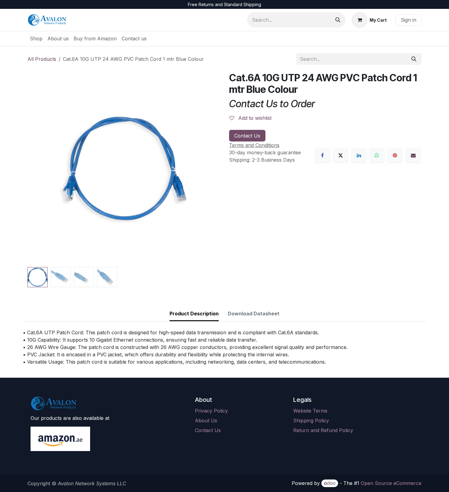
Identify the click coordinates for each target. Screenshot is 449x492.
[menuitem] (36, 38)
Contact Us (247, 136)
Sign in (408, 20)
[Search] (337, 20)
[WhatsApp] (377, 155)
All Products (41, 59)
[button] (37, 168)
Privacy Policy (211, 411)
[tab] (194, 314)
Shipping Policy (311, 420)
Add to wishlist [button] (254, 118)
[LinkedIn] (359, 155)
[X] (340, 155)
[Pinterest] (395, 155)
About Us (206, 420)
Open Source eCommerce (391, 483)
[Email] (413, 155)
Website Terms (310, 411)
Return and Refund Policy (323, 430)
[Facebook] (322, 155)
